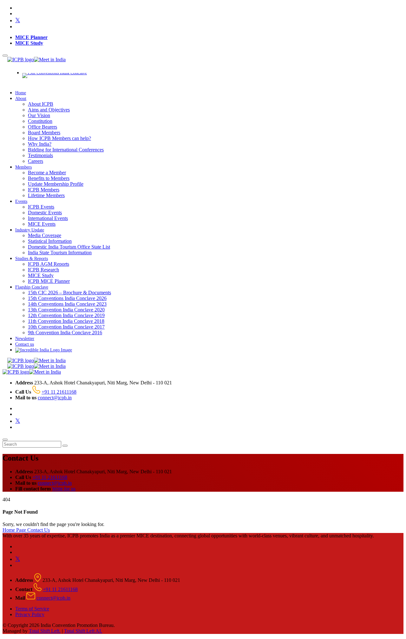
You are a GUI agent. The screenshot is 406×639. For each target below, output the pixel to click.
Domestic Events (45, 212)
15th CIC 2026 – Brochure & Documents (69, 292)
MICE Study (29, 43)
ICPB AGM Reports (48, 264)
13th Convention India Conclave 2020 (66, 309)
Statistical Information (50, 241)
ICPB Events (41, 207)
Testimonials (40, 155)
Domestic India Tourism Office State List (69, 247)
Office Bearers (42, 127)
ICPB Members (43, 189)
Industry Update (29, 230)
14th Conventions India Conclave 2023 (67, 304)
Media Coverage (44, 235)
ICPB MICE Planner (49, 281)
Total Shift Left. (45, 631)
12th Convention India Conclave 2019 (66, 315)
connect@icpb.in (55, 397)
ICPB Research (43, 269)
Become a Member (47, 172)
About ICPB (40, 104)
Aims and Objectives (49, 109)
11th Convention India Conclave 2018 (66, 321)
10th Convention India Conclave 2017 (66, 326)
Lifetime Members (46, 195)
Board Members (44, 132)
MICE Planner (31, 37)
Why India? (39, 144)
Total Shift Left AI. (83, 631)
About (20, 98)
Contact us (24, 344)
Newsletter (24, 338)
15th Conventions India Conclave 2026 (67, 298)
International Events (48, 218)
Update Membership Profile (55, 184)
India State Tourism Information (60, 252)
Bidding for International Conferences (66, 149)
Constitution (40, 121)
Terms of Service (32, 608)
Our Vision (39, 115)
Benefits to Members (48, 178)
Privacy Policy (29, 614)
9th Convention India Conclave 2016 (65, 332)
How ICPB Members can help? (59, 138)
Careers (35, 161)
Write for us (63, 488)
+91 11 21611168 (59, 392)
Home (20, 92)
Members (23, 167)
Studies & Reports (31, 258)
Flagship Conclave (31, 287)
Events (21, 201)
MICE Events (42, 224)
